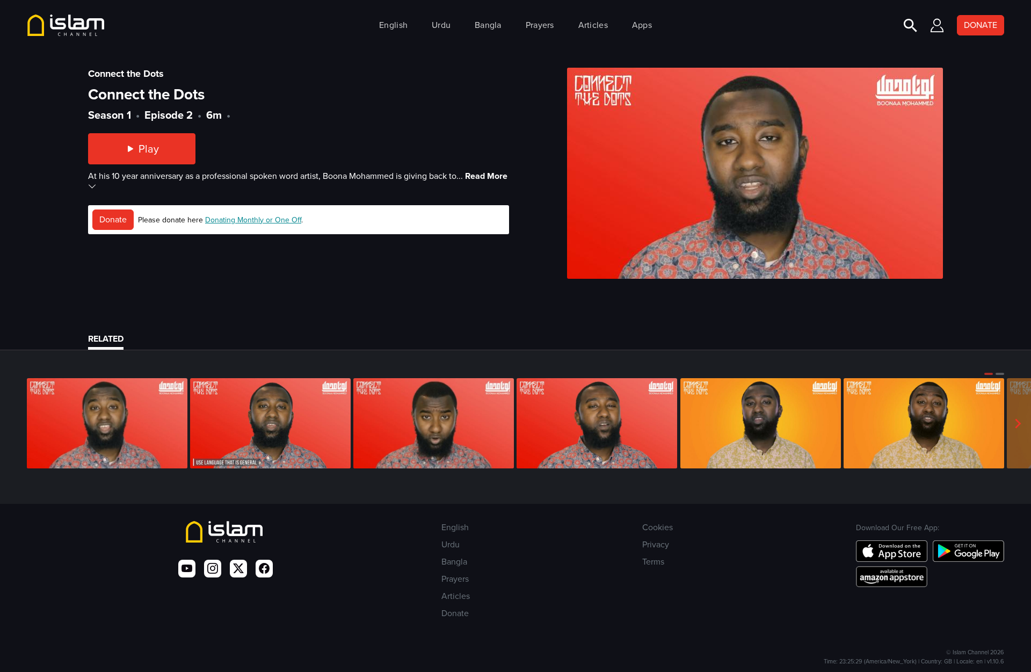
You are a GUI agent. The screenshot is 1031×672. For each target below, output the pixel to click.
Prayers (540, 25)
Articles (593, 25)
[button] (988, 374)
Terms (653, 561)
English (393, 25)
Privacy (655, 544)
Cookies (657, 527)
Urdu (441, 25)
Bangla (488, 25)
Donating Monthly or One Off (253, 220)
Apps (642, 25)
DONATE (980, 25)
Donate (113, 219)
